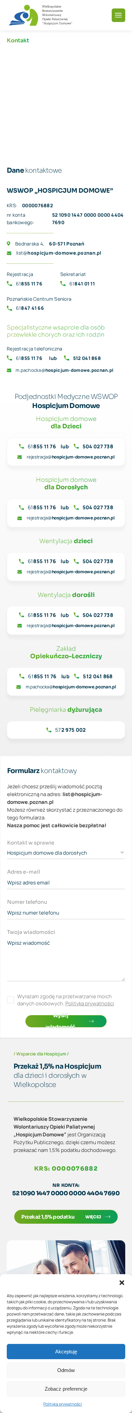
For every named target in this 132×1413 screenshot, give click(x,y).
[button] (121, 1282)
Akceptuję (66, 1351)
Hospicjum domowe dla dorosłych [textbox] (47, 852)
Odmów (66, 1370)
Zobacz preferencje (66, 1389)
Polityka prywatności (62, 1404)
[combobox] (66, 854)
